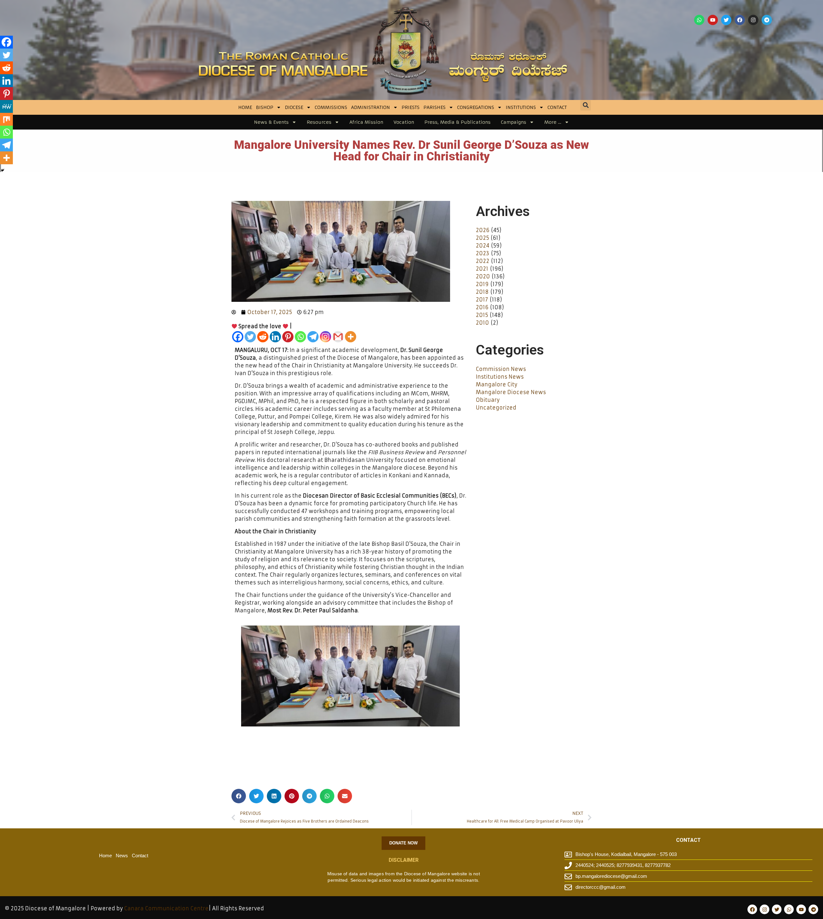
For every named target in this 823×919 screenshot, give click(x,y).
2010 (482, 323)
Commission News (501, 369)
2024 (482, 245)
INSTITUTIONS (521, 107)
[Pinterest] (288, 336)
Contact (557, 107)
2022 (482, 261)
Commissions (331, 107)
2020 (483, 276)
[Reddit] (262, 336)
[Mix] (6, 119)
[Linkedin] (275, 336)
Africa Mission (366, 122)
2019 (482, 284)
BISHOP (264, 107)
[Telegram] (767, 20)
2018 (482, 292)
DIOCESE (294, 107)
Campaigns (513, 122)
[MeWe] (6, 106)
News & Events (271, 122)
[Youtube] (713, 20)
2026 (482, 230)
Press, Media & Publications (457, 122)
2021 (482, 269)
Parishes (434, 107)
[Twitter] (726, 20)
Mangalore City (496, 384)
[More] (350, 336)
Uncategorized (496, 407)
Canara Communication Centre (166, 908)
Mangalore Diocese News (511, 392)
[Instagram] (753, 20)
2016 (482, 307)
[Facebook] (740, 20)
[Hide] (2, 170)
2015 (482, 315)
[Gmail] (338, 336)
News (122, 855)
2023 (482, 253)
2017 (482, 299)
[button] (585, 105)
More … (552, 122)
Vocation (403, 122)
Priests (411, 107)
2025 (482, 238)
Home (245, 107)
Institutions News (500, 377)
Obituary (488, 400)
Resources (319, 122)
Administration (370, 107)
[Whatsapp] (699, 20)
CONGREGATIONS (475, 107)
